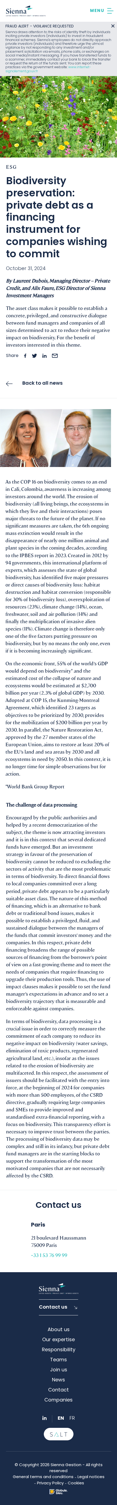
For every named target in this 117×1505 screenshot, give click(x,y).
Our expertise (58, 1340)
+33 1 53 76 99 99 (49, 1255)
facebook (25, 356)
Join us (58, 1370)
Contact (58, 1390)
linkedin (44, 356)
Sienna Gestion (25, 10)
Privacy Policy (50, 1483)
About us (59, 1329)
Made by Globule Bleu (58, 1491)
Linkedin (44, 1418)
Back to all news (42, 383)
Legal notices (91, 1477)
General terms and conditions (43, 1477)
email (55, 356)
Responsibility (58, 1350)
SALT (58, 1434)
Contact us (53, 1307)
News (58, 1380)
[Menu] (101, 10)
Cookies (76, 1483)
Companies (58, 1400)
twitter (34, 356)
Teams (58, 1360)
